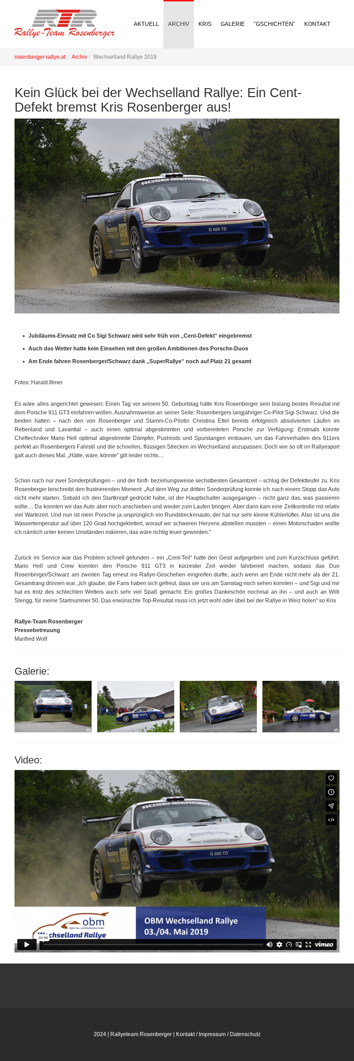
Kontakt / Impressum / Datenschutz (218, 1034)
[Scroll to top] (332, 1039)
